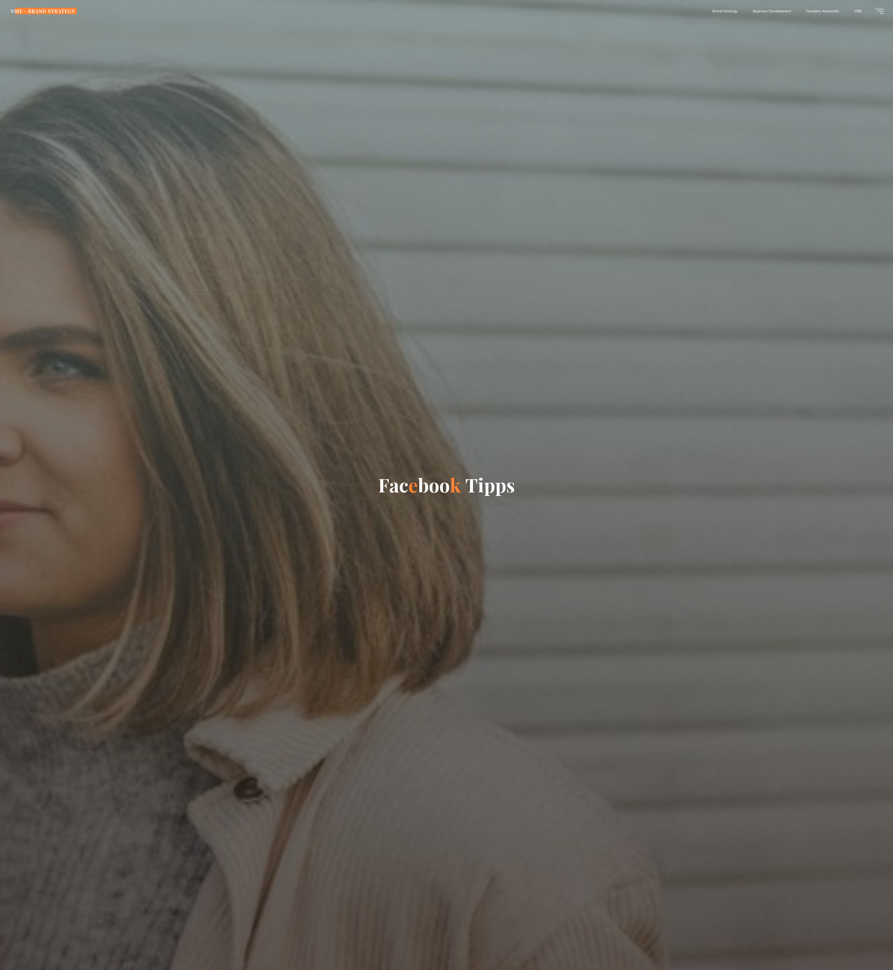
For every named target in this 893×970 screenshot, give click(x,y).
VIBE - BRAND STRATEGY (43, 11)
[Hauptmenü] (879, 11)
